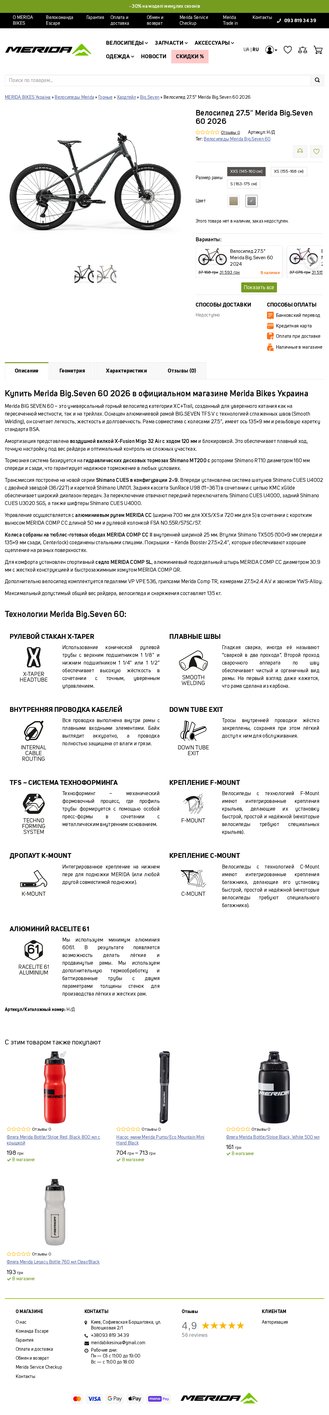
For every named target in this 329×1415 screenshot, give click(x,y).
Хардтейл (126, 97)
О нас (21, 1322)
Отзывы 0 (230, 132)
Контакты (262, 17)
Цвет (201, 201)
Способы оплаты (292, 304)
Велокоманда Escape (59, 20)
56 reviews (195, 1335)
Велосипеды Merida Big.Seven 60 (237, 139)
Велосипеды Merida (74, 97)
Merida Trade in (230, 20)
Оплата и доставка (120, 20)
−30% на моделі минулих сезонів (164, 6)
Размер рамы (209, 178)
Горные (105, 97)
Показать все (259, 287)
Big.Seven (150, 97)
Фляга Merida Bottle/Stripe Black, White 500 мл (273, 1137)
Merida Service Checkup (194, 20)
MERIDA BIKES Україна (28, 97)
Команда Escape (32, 1331)
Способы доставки (223, 304)
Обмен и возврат (155, 20)
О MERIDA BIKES (23, 20)
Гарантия (95, 17)
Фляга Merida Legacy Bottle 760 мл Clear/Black (53, 1262)
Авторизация (275, 1322)
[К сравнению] (300, 151)
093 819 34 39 (300, 20)
